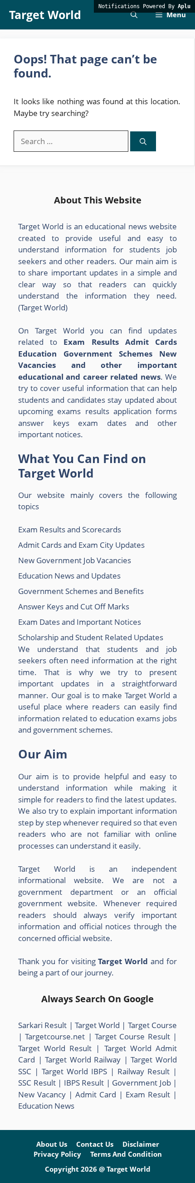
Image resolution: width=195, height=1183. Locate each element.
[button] (134, 14)
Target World (45, 14)
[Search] (143, 141)
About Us (51, 1144)
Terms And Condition (126, 1154)
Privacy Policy (57, 1154)
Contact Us (94, 1144)
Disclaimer (140, 1144)
